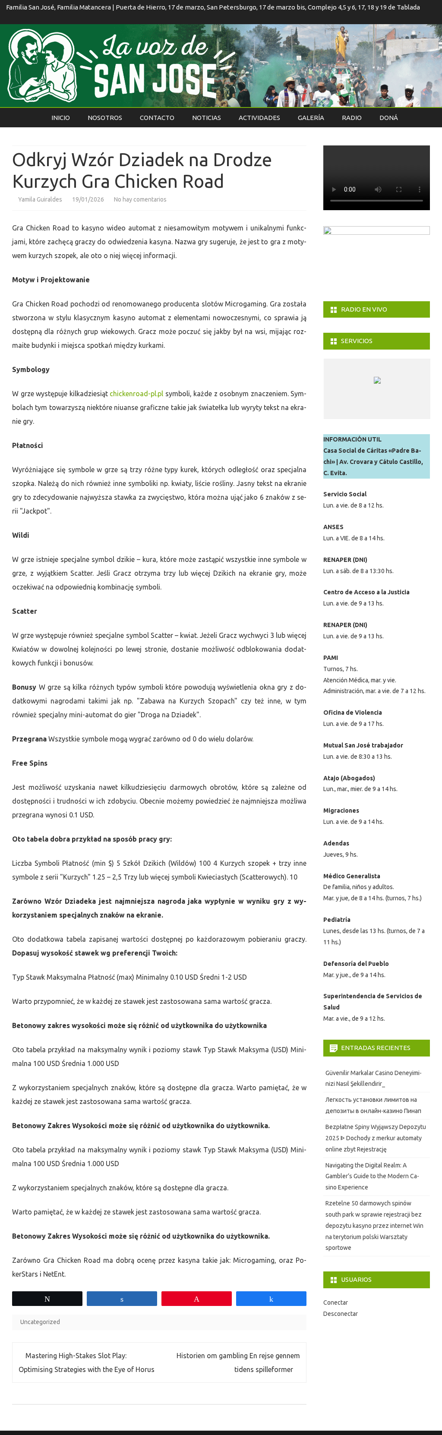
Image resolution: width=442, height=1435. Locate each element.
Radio (352, 117)
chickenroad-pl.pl (136, 393)
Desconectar (340, 1313)
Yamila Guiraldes (40, 199)
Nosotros (105, 117)
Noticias (206, 117)
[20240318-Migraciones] (374, 410)
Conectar (335, 1302)
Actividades (259, 117)
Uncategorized (40, 1321)
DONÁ (388, 117)
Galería (311, 117)
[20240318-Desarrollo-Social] (405, 410)
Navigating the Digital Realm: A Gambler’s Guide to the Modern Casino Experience (372, 1176)
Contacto (157, 117)
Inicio (60, 117)
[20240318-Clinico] (342, 410)
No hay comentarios (140, 199)
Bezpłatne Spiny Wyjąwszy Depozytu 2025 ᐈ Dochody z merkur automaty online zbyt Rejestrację (375, 1138)
